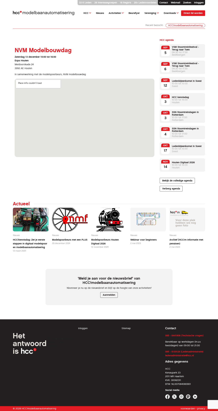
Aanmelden (109, 294)
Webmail (175, 2)
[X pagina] (174, 396)
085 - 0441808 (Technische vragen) (184, 335)
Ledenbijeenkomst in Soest (187, 81)
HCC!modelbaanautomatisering (185, 25)
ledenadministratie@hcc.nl (179, 355)
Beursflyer (134, 13)
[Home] (44, 13)
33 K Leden (85, 2)
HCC (85, 13)
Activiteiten (115, 13)
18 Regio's (125, 2)
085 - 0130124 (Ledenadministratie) (184, 351)
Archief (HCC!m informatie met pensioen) (186, 241)
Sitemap (126, 328)
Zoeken (187, 2)
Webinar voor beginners (143, 239)
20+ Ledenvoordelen (145, 2)
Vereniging (150, 13)
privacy (201, 408)
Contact (163, 2)
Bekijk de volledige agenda (177, 180)
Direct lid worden (193, 13)
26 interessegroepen (105, 2)
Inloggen (199, 2)
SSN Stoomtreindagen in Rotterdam (185, 113)
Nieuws (100, 13)
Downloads (170, 13)
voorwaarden (188, 408)
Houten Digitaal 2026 (183, 162)
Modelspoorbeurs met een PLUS (69, 239)
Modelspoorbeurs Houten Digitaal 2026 (105, 241)
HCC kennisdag (180, 97)
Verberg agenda (171, 188)
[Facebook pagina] (167, 396)
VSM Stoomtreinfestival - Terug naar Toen (185, 48)
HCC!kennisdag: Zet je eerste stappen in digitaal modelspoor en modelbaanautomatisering (30, 243)
